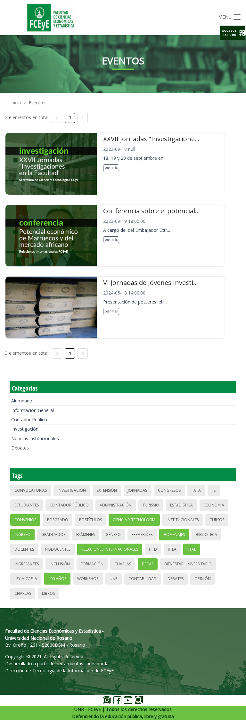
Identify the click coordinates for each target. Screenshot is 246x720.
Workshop (88, 578)
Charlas (122, 564)
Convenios (25, 519)
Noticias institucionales (35, 438)
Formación (92, 564)
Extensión (107, 490)
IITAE (191, 549)
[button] (232, 33)
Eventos (37, 103)
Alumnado (21, 401)
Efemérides (142, 534)
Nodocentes (57, 549)
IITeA (172, 549)
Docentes (24, 549)
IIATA (196, 490)
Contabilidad (142, 578)
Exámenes (85, 534)
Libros (48, 593)
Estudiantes (26, 505)
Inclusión (60, 564)
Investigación (24, 429)
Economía (214, 505)
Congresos (169, 490)
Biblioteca (206, 534)
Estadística (181, 505)
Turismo (151, 505)
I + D (153, 549)
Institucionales (183, 519)
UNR (114, 578)
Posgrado (57, 519)
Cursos (216, 519)
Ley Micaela (25, 578)
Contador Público (29, 420)
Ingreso (22, 534)
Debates (20, 448)
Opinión (202, 578)
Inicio (15, 103)
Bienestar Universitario (188, 564)
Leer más (111, 167)
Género (113, 534)
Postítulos (90, 519)
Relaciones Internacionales (109, 549)
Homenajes (174, 534)
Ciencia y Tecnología (134, 519)
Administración (116, 505)
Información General (32, 410)
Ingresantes (26, 564)
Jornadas (137, 490)
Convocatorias (30, 490)
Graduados (53, 534)
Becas (147, 564)
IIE (214, 490)
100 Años (57, 578)
